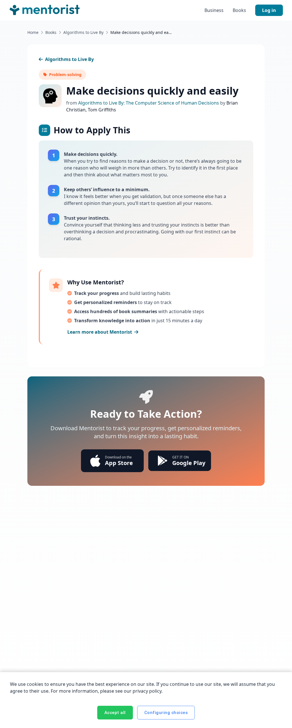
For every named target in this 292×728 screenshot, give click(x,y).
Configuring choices (166, 712)
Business (214, 10)
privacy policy (147, 691)
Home (32, 32)
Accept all (115, 712)
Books (239, 10)
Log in (269, 10)
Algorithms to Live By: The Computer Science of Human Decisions (149, 103)
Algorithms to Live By (83, 32)
